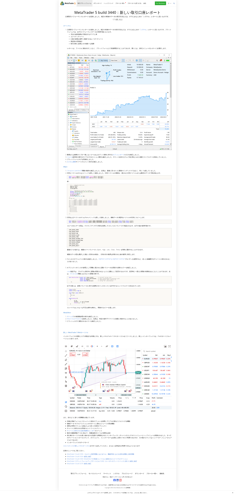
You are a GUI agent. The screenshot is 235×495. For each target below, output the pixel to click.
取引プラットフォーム (84, 3)
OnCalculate (74, 274)
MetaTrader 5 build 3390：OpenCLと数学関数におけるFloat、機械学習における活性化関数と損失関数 (100, 454)
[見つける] (174, 3)
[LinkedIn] (117, 480)
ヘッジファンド (108, 3)
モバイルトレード (95, 473)
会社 (144, 3)
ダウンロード (97, 3)
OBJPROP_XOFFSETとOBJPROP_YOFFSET (111, 259)
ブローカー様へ (120, 3)
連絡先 (162, 473)
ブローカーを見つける (134, 3)
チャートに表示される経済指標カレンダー (81, 431)
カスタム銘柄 (71, 162)
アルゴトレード (127, 473)
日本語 (168, 3)
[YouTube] (120, 480)
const (68, 271)
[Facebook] (114, 480)
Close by (70, 157)
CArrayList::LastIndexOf (74, 171)
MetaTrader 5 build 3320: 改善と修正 (79, 456)
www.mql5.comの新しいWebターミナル (76, 446)
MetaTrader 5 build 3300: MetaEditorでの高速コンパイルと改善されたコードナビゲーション (97, 459)
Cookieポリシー (117, 493)
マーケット (107, 473)
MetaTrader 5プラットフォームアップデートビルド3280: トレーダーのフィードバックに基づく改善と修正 (102, 461)
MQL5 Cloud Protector (74, 319)
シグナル (143, 30)
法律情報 (127, 487)
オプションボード (118, 155)
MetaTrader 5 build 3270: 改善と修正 (79, 464)
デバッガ (70, 316)
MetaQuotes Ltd (120, 487)
